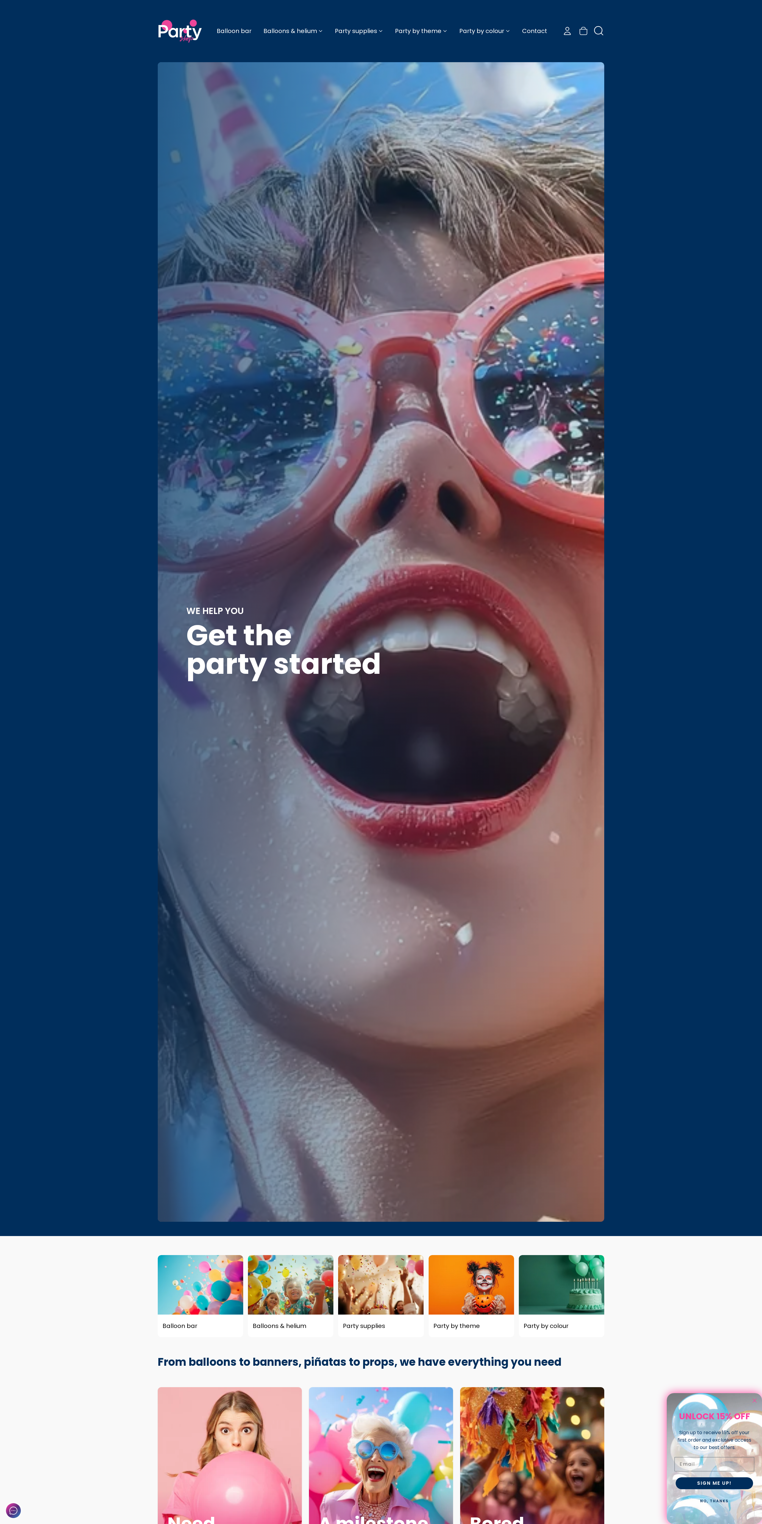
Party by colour (481, 31)
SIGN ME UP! (714, 1483)
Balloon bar (234, 31)
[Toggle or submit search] (599, 31)
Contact (534, 31)
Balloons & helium (290, 31)
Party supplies (356, 31)
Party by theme (418, 31)
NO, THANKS (714, 1500)
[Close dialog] (754, 1400)
